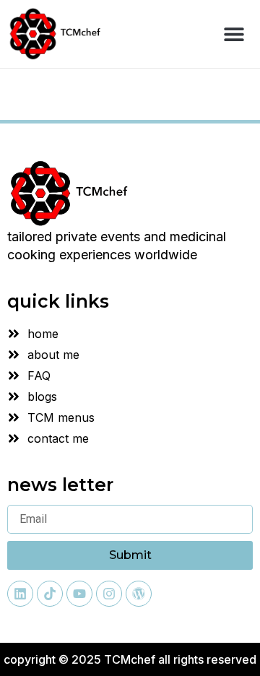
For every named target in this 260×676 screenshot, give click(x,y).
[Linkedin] (20, 594)
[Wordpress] (139, 594)
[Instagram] (109, 594)
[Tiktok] (50, 594)
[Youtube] (79, 594)
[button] (233, 33)
